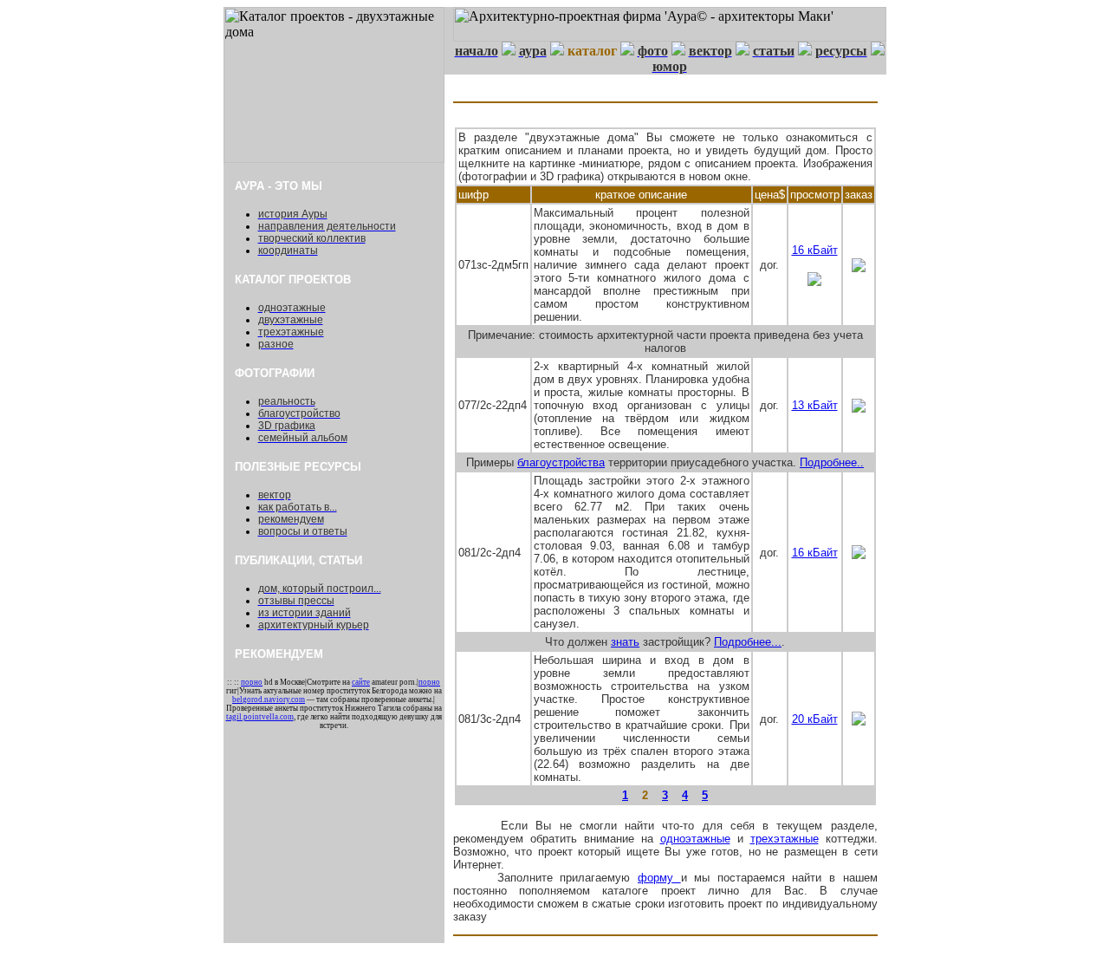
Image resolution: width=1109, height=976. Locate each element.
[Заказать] (859, 267)
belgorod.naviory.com (268, 699)
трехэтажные (784, 838)
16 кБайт (815, 250)
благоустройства (561, 462)
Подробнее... (747, 641)
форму (659, 877)
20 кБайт (815, 718)
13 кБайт (815, 405)
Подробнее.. (832, 462)
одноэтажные (695, 838)
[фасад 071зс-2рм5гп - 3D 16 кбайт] (814, 281)
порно (252, 682)
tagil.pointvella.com (260, 716)
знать (625, 641)
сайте (361, 682)
